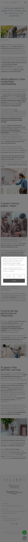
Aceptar (14, 280)
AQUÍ (11, 265)
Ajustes (20, 276)
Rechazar (8, 276)
